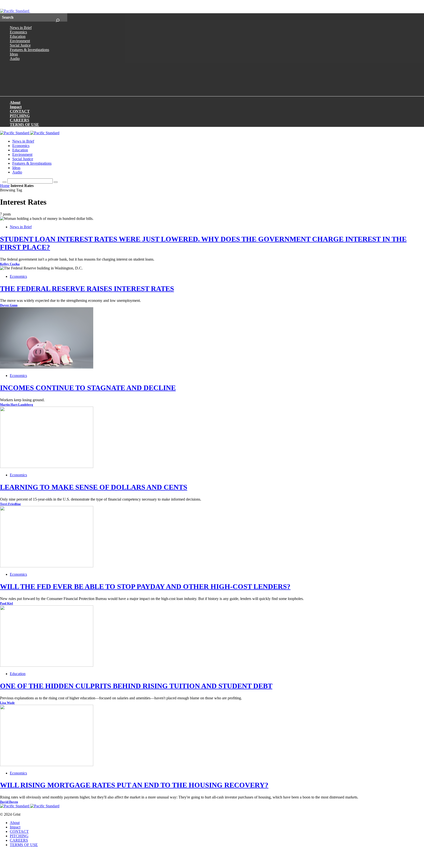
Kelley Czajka (10, 264)
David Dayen (9, 802)
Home (5, 186)
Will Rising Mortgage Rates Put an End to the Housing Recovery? (134, 785)
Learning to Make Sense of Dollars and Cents (93, 487)
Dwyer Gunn (8, 305)
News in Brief (21, 28)
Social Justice (20, 45)
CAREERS (19, 120)
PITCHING (20, 116)
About (15, 102)
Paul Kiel (6, 603)
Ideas (14, 54)
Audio (15, 58)
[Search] (57, 17)
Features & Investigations (29, 50)
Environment (20, 41)
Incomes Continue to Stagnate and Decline (88, 388)
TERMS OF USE (24, 124)
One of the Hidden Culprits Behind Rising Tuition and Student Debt (136, 686)
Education (18, 36)
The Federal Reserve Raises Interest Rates (87, 289)
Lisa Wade (7, 703)
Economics (18, 32)
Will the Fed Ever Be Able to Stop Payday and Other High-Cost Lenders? (145, 586)
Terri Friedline (10, 504)
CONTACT (20, 111)
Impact (16, 107)
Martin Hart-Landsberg (16, 404)
